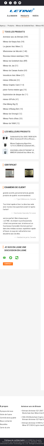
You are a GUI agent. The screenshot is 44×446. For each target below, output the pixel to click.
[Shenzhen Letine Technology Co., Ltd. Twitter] (10, 3)
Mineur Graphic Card (11, 85)
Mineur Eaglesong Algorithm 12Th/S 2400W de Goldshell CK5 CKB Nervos (22, 146)
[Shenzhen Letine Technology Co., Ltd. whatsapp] (12, 258)
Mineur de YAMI (9, 123)
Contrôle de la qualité (8, 418)
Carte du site (5, 428)
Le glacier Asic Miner (11, 46)
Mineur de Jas (8, 66)
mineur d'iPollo (9, 99)
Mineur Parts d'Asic (11, 118)
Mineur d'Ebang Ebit (11, 109)
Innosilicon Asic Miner (12, 75)
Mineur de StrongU (10, 114)
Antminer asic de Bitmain (13, 37)
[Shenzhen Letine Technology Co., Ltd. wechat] (18, 258)
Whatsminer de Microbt (12, 51)
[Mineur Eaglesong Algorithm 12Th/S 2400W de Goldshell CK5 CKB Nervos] (5, 144)
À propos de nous (6, 411)
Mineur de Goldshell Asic (25, 26)
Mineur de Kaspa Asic (12, 42)
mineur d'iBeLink (9, 80)
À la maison (12, 16)
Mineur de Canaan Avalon (13, 70)
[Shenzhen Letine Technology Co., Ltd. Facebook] (6, 2)
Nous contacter (6, 421)
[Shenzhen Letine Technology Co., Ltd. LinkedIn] (15, 2)
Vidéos (35, 16)
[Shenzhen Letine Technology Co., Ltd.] (22, 10)
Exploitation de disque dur (13, 94)
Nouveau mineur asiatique (13, 56)
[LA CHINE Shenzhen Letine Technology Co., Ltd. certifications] (9, 173)
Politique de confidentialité (14, 440)
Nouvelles (3, 424)
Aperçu (2, 26)
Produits (25, 16)
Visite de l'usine (6, 414)
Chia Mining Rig (9, 104)
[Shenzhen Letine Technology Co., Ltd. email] (6, 258)
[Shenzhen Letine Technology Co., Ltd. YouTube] (20, 2)
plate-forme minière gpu (13, 90)
